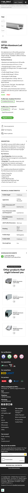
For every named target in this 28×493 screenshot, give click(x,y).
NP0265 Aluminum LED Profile (18, 313)
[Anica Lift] (4, 365)
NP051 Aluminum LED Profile (17, 282)
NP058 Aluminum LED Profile (18, 329)
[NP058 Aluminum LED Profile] (14, 333)
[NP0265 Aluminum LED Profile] (14, 317)
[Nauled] (6, 2)
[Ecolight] (7, 373)
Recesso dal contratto (14, 465)
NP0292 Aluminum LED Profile (18, 297)
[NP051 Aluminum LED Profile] (14, 286)
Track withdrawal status (14, 468)
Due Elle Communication (19, 485)
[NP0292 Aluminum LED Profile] (14, 301)
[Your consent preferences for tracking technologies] (2, 490)
